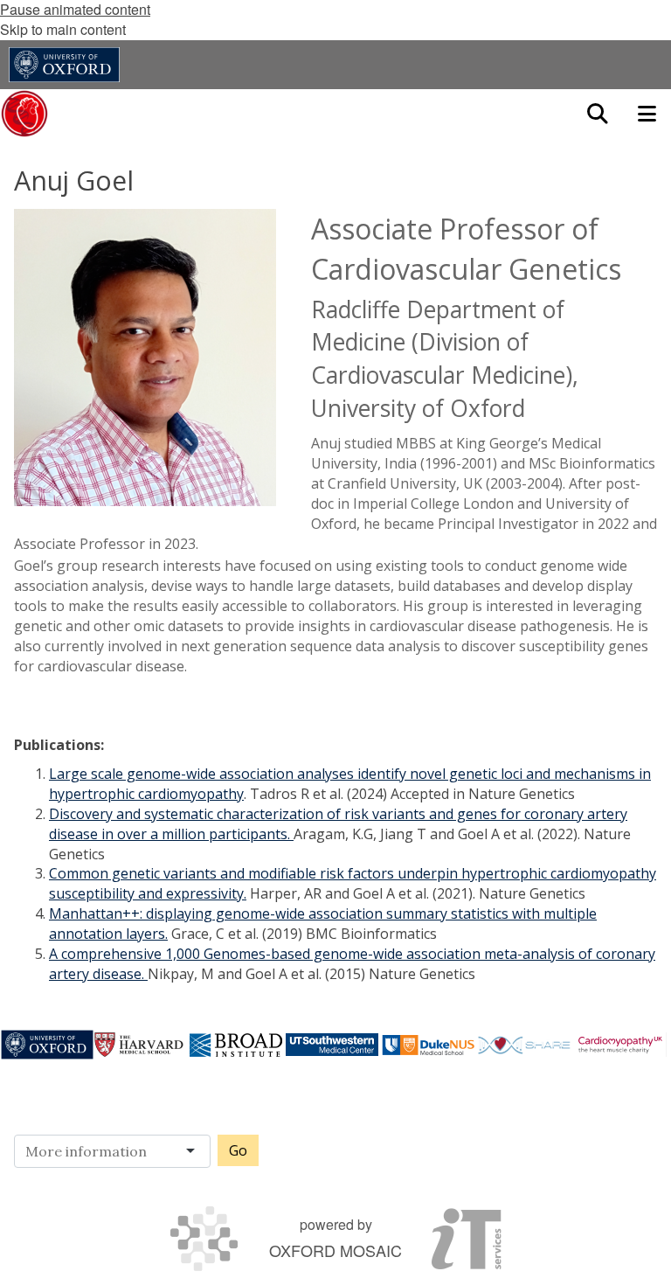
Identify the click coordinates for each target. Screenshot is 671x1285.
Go (238, 1150)
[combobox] (117, 1151)
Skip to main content (63, 29)
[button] (597, 113)
